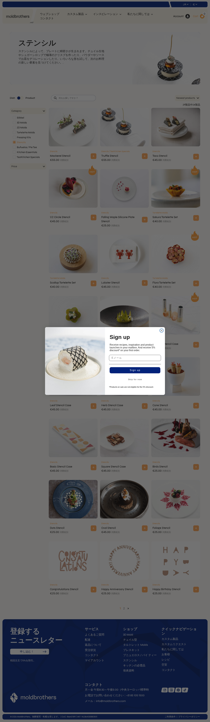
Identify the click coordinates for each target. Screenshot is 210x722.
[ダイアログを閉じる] (161, 330)
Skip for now (135, 379)
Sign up (135, 370)
